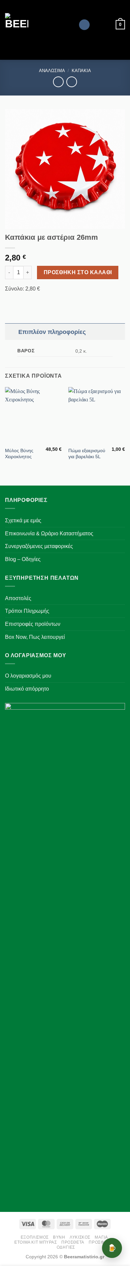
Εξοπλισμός (35, 1237)
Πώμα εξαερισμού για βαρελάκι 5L (86, 453)
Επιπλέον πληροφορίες (52, 332)
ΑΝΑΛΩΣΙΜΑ (52, 70)
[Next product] (58, 81)
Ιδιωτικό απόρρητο (27, 689)
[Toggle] (11, 332)
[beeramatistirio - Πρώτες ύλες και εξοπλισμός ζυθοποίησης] (39, 24)
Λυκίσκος (80, 1237)
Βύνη (59, 1237)
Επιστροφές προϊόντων (32, 624)
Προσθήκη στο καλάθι (78, 272)
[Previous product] (71, 81)
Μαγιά (101, 1237)
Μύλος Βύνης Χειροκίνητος (19, 453)
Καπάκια (81, 70)
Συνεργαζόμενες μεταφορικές (39, 546)
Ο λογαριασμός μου (28, 676)
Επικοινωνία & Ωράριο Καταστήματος (49, 533)
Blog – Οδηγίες (23, 559)
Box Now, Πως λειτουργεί (35, 637)
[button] (120, 24)
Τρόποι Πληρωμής (27, 611)
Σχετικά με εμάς (23, 520)
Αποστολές (18, 598)
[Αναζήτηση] (84, 24)
